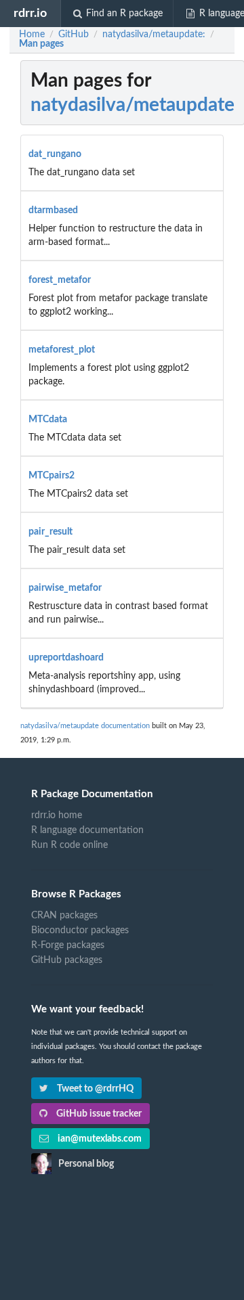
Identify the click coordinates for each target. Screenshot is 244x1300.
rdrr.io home (56, 815)
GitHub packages (66, 960)
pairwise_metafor (65, 588)
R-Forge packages (67, 945)
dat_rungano (54, 154)
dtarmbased (53, 210)
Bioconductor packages (80, 930)
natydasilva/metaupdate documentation (85, 726)
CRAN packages (64, 915)
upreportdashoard (66, 658)
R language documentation (87, 830)
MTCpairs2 (51, 475)
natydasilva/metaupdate (132, 104)
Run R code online (69, 845)
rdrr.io (30, 13)
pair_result (50, 532)
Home (32, 34)
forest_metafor (59, 280)
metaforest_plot (61, 350)
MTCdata (47, 419)
